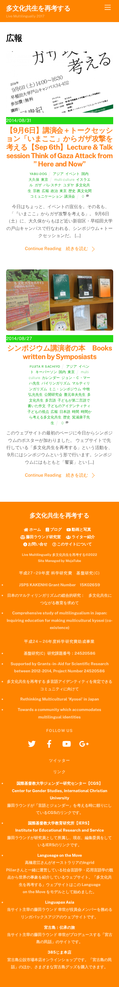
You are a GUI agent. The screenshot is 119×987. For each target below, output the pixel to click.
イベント (72, 174)
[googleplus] (85, 743)
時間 (75, 412)
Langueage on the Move (59, 855)
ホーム (35, 529)
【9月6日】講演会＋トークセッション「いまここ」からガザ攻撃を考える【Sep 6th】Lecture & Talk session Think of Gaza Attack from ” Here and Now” (59, 147)
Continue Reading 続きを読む (56, 248)
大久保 (34, 179)
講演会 (69, 196)
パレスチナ (52, 185)
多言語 (50, 400)
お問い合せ (37, 544)
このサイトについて (74, 544)
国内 (85, 174)
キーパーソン (46, 372)
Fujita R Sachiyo (45, 366)
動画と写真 (81, 529)
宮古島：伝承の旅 (59, 927)
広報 (45, 191)
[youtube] (67, 743)
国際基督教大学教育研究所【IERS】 (59, 823)
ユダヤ (68, 185)
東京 (44, 179)
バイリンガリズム (56, 383)
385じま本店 (59, 952)
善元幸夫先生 (75, 394)
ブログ (55, 529)
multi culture (64, 179)
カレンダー (51, 378)
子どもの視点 (38, 412)
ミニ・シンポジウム (65, 389)
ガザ (38, 185)
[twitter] (32, 743)
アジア (58, 174)
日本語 (65, 412)
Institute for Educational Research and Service (59, 830)
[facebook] (50, 743)
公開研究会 (53, 394)
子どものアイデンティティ (68, 406)
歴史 (72, 191)
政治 (54, 191)
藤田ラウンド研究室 (43, 536)
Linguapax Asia (59, 902)
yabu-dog (38, 174)
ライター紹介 (83, 536)
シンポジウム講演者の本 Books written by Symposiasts (59, 352)
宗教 (36, 191)
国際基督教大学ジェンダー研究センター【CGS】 (60, 783)
